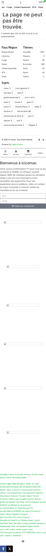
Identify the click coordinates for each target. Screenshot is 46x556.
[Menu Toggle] (23, 541)
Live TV (41, 2)
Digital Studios (17, 144)
